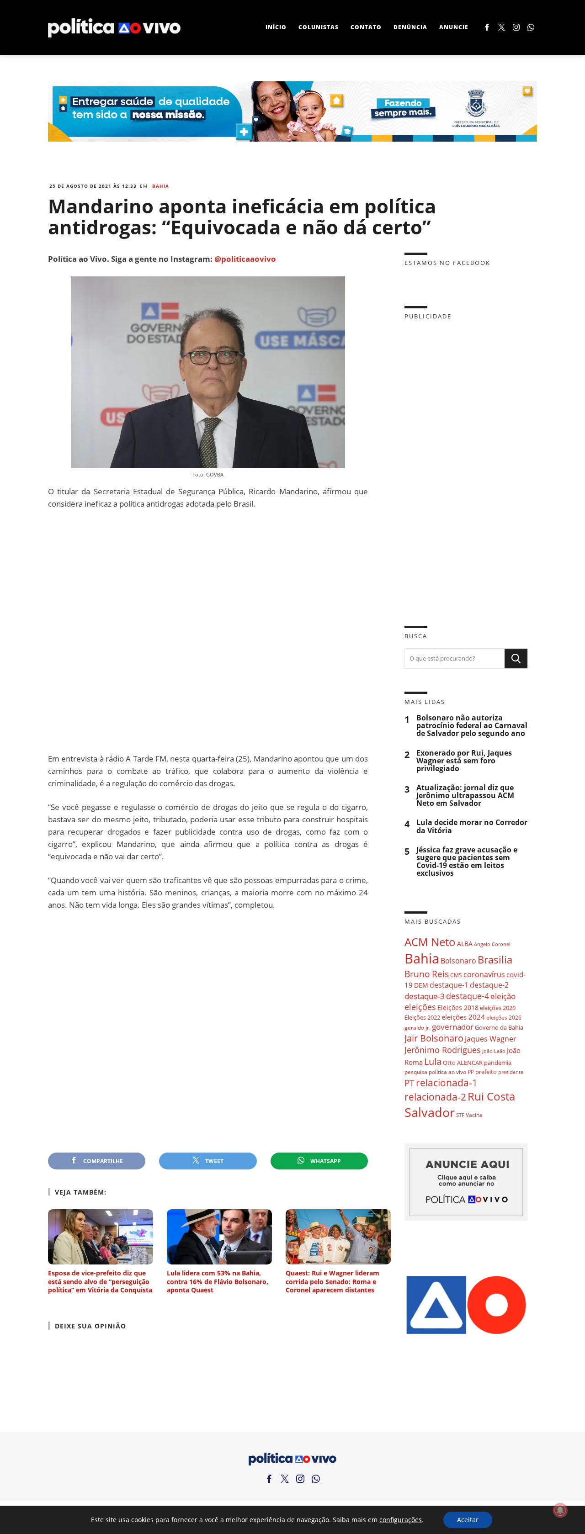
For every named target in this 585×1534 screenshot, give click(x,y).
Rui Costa (491, 1096)
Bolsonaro (458, 961)
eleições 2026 (503, 1017)
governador (452, 1026)
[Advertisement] (208, 631)
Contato (366, 27)
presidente (510, 1072)
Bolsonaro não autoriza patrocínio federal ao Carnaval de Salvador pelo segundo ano (471, 725)
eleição (503, 996)
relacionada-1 (447, 1082)
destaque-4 (467, 995)
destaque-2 (489, 985)
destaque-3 (424, 996)
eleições (420, 1006)
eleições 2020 (498, 1008)
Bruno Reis (426, 974)
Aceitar (468, 1519)
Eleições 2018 (458, 1007)
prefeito (486, 1072)
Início (276, 27)
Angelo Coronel (492, 944)
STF (460, 1114)
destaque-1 (449, 985)
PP (471, 1072)
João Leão (493, 1050)
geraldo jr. (417, 1027)
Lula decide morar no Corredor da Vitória (471, 826)
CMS (456, 975)
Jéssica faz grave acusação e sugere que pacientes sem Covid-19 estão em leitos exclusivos (466, 862)
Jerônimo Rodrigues (442, 1049)
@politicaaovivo (245, 259)
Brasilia (495, 959)
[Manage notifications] (560, 1510)
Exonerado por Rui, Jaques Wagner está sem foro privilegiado (464, 760)
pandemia (497, 1062)
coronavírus (484, 974)
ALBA (465, 943)
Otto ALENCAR (463, 1062)
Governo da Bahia (499, 1027)
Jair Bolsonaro (433, 1038)
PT (409, 1083)
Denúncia (410, 27)
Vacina (474, 1115)
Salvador (429, 1112)
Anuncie (453, 27)
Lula (432, 1061)
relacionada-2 (435, 1096)
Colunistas (318, 27)
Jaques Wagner (490, 1039)
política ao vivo (447, 1071)
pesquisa (415, 1072)
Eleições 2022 (422, 1017)
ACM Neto (430, 941)
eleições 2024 (463, 1016)
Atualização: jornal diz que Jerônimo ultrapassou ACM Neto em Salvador (465, 795)
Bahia (160, 186)
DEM (421, 985)
